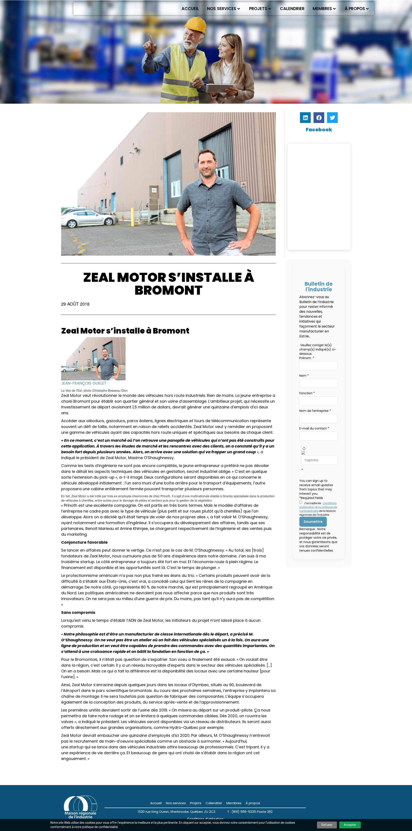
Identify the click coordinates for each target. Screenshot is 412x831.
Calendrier (292, 9)
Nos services (221, 9)
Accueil (190, 9)
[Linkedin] (305, 117)
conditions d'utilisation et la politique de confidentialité (318, 507)
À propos (355, 9)
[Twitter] (332, 117)
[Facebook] (319, 117)
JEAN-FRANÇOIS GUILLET (83, 383)
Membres (322, 9)
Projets (258, 9)
